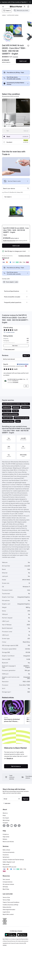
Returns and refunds (8, 841)
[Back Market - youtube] (11, 825)
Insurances (6, 854)
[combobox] (16, 188)
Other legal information (9, 909)
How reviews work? (10, 349)
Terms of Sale (6, 900)
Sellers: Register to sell (9, 862)
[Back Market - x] (19, 825)
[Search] (14, 10)
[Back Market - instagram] (4, 825)
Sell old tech (6, 857)
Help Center (6, 836)
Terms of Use (6, 897)
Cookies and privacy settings (10, 904)
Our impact (6, 818)
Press (4, 815)
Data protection (7, 907)
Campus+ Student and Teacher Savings (13, 859)
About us (5, 813)
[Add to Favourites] (28, 45)
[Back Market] (16, 6)
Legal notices (6, 912)
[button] (8, 36)
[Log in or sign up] (24, 6)
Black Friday (6, 889)
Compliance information (24, 255)
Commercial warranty (8, 852)
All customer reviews (8, 884)
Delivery (5, 839)
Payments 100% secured (9, 867)
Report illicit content (8, 914)
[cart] (28, 6)
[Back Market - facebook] (15, 825)
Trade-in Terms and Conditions (11, 902)
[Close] (30, 2)
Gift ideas (5, 886)
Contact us (6, 834)
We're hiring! (6, 820)
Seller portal (6, 864)
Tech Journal (6, 879)
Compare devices (7, 882)
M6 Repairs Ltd (5, 257)
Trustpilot (5, 822)
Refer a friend (6, 850)
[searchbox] (23, 10)
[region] (16, 712)
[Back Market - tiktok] (7, 825)
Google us (10, 758)
